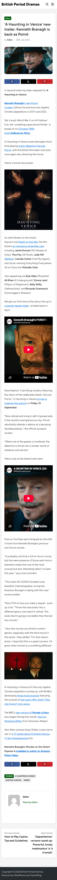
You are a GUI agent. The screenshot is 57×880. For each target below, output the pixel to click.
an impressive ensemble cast (28, 246)
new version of (32, 712)
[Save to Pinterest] (45, 81)
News (8, 18)
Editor (10, 40)
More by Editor (30, 802)
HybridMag (36, 875)
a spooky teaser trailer (16, 305)
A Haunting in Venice (25, 776)
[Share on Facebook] (12, 81)
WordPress (19, 875)
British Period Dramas (20, 4)
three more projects (28, 695)
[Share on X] (28, 81)
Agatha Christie (13, 780)
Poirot (27, 780)
